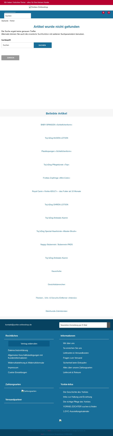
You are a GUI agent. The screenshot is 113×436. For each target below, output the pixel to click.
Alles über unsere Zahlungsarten (77, 367)
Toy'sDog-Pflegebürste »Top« (56, 164)
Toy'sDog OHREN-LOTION (56, 204)
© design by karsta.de (78, 430)
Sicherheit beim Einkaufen (75, 363)
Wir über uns (69, 343)
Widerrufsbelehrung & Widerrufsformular (26, 363)
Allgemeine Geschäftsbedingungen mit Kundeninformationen (25, 356)
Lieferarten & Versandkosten (76, 353)
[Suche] (17, 12)
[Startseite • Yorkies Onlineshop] (38, 7)
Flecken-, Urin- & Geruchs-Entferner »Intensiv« (56, 298)
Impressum (13, 367)
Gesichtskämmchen (56, 284)
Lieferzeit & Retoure (72, 372)
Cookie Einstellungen (17, 372)
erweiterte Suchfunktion (38, 34)
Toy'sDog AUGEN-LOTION (56, 138)
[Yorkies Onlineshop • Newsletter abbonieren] (108, 325)
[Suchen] (34, 16)
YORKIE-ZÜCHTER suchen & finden (80, 406)
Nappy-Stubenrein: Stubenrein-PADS (57, 244)
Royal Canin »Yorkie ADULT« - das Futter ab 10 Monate (56, 191)
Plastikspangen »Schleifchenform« (56, 151)
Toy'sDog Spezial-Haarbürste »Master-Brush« (56, 231)
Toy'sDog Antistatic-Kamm (56, 218)
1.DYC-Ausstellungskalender (76, 411)
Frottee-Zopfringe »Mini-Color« (56, 178)
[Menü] (2, 14)
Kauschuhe (56, 271)
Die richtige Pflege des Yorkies (77, 401)
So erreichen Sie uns (72, 348)
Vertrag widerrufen (29, 343)
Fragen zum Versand (72, 358)
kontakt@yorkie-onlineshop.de (18, 325)
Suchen (43, 45)
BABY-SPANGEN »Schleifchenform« (56, 125)
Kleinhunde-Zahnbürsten (56, 311)
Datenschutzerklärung (18, 350)
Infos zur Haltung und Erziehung (77, 397)
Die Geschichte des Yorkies (75, 392)
